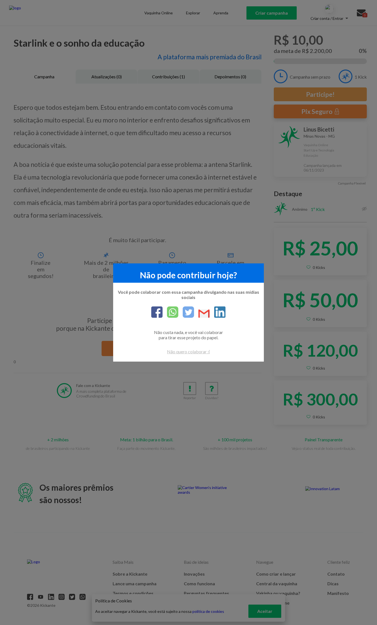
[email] (202, 314)
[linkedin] (217, 312)
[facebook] (157, 312)
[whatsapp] (170, 312)
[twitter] (186, 312)
